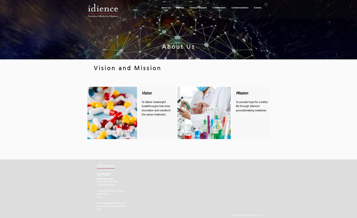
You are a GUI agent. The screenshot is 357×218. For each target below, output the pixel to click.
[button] (166, 7)
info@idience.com (105, 178)
